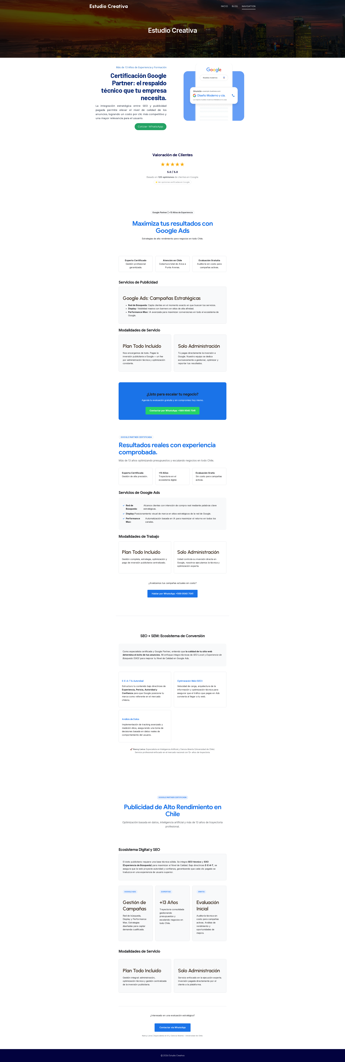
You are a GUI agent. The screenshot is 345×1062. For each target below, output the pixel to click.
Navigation (249, 6)
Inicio (224, 6)
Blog (235, 6)
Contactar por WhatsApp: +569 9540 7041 (172, 410)
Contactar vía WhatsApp (172, 1027)
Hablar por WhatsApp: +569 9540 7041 (172, 593)
